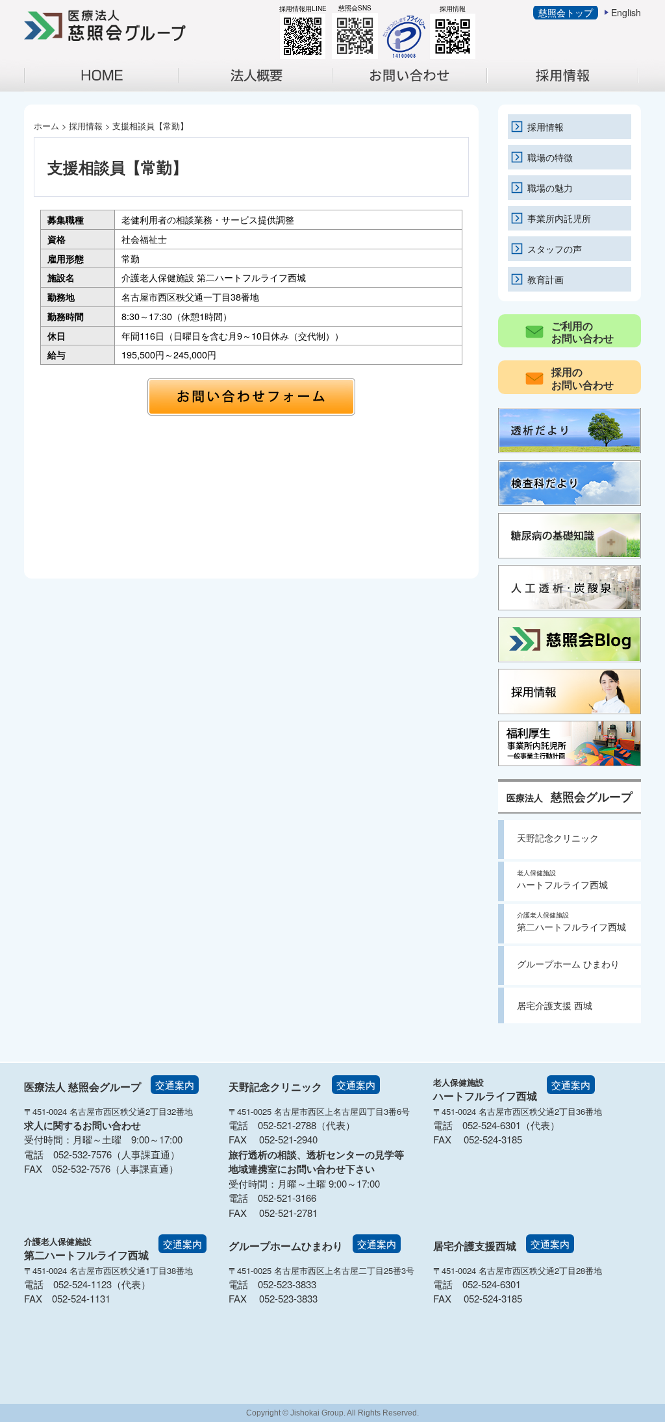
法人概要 (261, 88)
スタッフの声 (554, 248)
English (626, 12)
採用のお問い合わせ (582, 378)
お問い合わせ (415, 88)
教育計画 (545, 279)
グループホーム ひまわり (568, 963)
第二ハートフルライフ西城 (571, 921)
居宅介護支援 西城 (554, 1005)
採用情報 (569, 88)
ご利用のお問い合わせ (582, 331)
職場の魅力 (550, 187)
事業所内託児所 (559, 218)
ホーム (46, 125)
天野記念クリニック (558, 837)
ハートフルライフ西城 (562, 879)
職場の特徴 (550, 157)
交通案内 (174, 1084)
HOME (101, 75)
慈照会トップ (565, 12)
